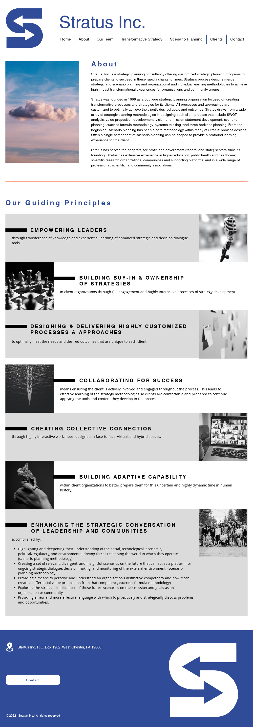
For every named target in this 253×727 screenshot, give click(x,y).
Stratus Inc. (102, 22)
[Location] (9, 647)
